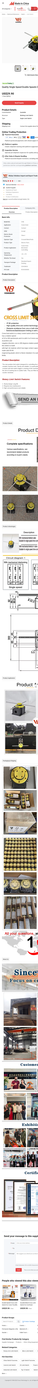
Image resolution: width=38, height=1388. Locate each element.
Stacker (4, 1332)
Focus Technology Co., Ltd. (25, 1380)
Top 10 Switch (25, 1370)
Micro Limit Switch (27, 1351)
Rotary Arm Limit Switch (11, 1351)
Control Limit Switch (10, 1365)
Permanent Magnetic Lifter (10, 1329)
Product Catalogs (29, 1321)
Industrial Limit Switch (10, 1370)
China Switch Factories (10, 1360)
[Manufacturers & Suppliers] (19, 3)
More (3, 1373)
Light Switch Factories (28, 1360)
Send (18, 1270)
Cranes (22, 1325)
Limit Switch (30, 14)
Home (3, 14)
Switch (23, 14)
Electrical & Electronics (13, 14)
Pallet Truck (23, 1332)
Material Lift (23, 1329)
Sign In (5, 199)
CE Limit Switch (24, 1365)
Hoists (4, 1325)
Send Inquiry (19, 103)
